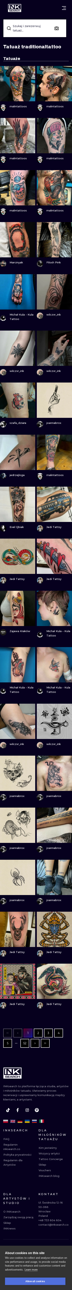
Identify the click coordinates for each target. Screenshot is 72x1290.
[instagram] (27, 1110)
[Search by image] (56, 28)
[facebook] (17, 1110)
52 (24, 1043)
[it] (41, 1121)
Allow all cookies (35, 1281)
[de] (20, 1121)
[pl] (5, 1121)
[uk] (27, 1121)
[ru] (34, 1121)
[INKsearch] (14, 8)
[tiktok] (8, 1110)
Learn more (31, 1269)
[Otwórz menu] (64, 8)
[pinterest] (37, 1110)
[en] (12, 1121)
